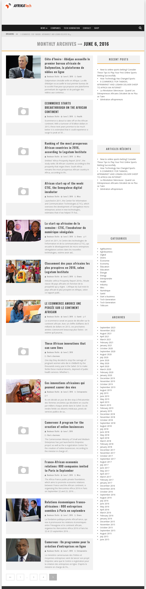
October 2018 (106, 420)
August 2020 (106, 354)
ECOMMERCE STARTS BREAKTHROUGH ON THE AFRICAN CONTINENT (66, 107)
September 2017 (107, 458)
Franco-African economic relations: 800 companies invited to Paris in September (66, 466)
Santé (79, 76)
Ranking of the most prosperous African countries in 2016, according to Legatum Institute (66, 147)
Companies (56, 27)
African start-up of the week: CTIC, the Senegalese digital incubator (64, 187)
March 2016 (105, 512)
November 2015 (107, 524)
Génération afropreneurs (111, 99)
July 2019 (104, 393)
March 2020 (105, 369)
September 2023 (107, 327)
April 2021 (104, 336)
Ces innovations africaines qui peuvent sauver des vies (65, 385)
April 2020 (104, 366)
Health (79, 116)
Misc (79, 156)
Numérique (105, 290)
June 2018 (104, 432)
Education (104, 269)
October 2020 (106, 348)
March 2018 (105, 441)
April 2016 (104, 509)
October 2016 (106, 491)
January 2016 (106, 518)
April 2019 (104, 402)
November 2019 (107, 381)
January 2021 (106, 345)
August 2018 (106, 426)
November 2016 (107, 488)
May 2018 (104, 435)
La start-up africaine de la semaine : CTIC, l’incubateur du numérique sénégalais (65, 227)
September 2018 (107, 423)
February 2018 (106, 444)
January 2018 (106, 447)
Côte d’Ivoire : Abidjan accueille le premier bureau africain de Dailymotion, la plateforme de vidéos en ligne (67, 65)
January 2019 (106, 411)
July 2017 (104, 464)
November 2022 (107, 330)
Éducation (104, 266)
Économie (104, 260)
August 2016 (106, 497)
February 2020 (106, 372)
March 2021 (105, 339)
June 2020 (104, 360)
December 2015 (107, 521)
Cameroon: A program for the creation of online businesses (64, 424)
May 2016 (104, 506)
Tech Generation (72, 27)
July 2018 (104, 429)
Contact (87, 27)
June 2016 (104, 503)
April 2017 (104, 473)
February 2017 (106, 479)
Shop (96, 27)
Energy (103, 275)
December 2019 (107, 378)
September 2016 (107, 494)
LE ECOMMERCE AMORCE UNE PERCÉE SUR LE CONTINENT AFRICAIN (63, 307)
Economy (104, 263)
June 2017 (104, 467)
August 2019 (106, 390)
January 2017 (106, 482)
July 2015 (104, 536)
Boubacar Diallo (53, 76)
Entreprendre (82, 392)
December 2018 (107, 414)
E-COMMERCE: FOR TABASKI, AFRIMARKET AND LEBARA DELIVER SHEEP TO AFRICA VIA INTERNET (56, 34)
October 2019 (106, 384)
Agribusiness (106, 248)
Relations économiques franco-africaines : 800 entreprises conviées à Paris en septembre (65, 506)
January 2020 (106, 375)
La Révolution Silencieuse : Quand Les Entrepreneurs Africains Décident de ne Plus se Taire (117, 93)
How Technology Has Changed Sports (117, 78)
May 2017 (104, 470)
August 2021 (106, 333)
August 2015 (106, 533)
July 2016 (104, 500)
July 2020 (104, 357)
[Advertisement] (118, 123)
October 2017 (106, 456)
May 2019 (104, 399)
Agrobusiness (106, 251)
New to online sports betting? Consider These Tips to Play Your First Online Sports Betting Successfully (117, 72)
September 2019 (107, 387)
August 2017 (106, 461)
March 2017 (105, 476)
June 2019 (104, 396)
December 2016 (107, 485)
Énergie (103, 272)
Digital (103, 254)
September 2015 (107, 530)
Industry (104, 284)
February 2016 (106, 515)
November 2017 (107, 453)
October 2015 (106, 527)
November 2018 (107, 417)
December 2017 (107, 450)
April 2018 (104, 438)
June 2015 (104, 539)
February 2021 (106, 342)
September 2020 (107, 351)
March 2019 (105, 405)
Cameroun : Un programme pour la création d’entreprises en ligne (67, 544)
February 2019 (106, 408)
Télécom (104, 305)
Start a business (53, 356)
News (43, 27)
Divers (79, 236)
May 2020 (104, 363)
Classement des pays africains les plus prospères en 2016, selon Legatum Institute (67, 267)
